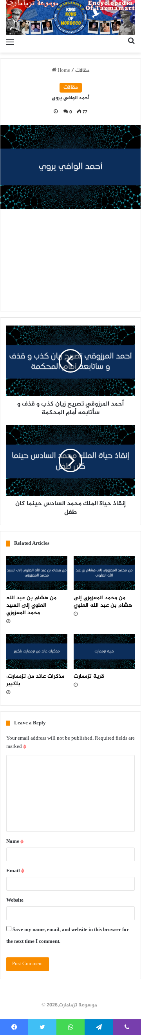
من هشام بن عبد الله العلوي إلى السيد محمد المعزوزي (31, 605)
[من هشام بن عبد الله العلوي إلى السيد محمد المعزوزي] (36, 573)
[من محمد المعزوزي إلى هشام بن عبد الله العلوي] (104, 573)
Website (15, 900)
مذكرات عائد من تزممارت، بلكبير (35, 680)
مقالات (82, 70)
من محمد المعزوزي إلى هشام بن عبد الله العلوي (103, 601)
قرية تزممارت (89, 676)
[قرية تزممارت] (104, 651)
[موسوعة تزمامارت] (70, 17)
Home (63, 70)
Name (15, 841)
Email (15, 871)
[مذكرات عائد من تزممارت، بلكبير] (36, 651)
